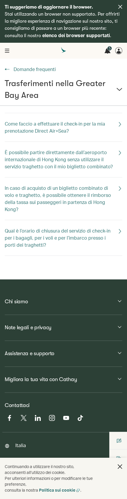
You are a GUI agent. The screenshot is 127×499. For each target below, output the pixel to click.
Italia (20, 445)
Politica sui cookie (57, 490)
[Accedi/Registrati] (118, 50)
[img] (120, 7)
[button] (63, 92)
